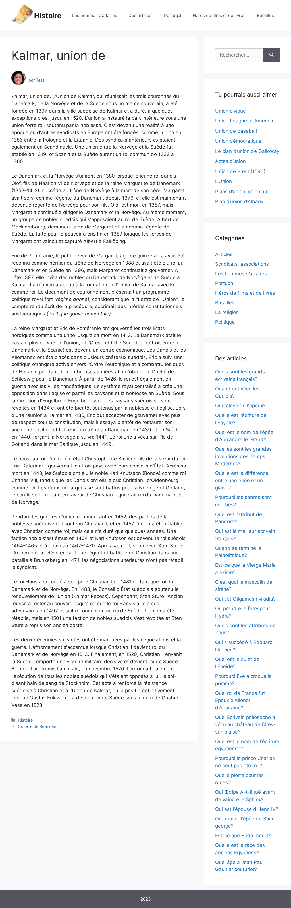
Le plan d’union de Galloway (247, 151)
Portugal (172, 15)
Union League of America (244, 121)
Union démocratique (238, 141)
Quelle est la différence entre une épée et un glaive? (241, 480)
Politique (225, 322)
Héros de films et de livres (219, 15)
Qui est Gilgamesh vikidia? (245, 599)
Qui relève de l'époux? (240, 405)
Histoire (47, 15)
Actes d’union (230, 161)
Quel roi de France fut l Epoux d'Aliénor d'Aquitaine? (241, 700)
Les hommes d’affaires (94, 15)
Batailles (265, 15)
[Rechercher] (271, 55)
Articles (223, 254)
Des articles (140, 15)
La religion (227, 312)
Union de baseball (236, 131)
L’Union (223, 181)
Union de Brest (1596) (240, 171)
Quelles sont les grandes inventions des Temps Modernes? (243, 456)
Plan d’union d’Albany (239, 201)
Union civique (230, 111)
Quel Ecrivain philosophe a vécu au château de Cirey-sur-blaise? (245, 724)
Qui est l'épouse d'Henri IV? (246, 809)
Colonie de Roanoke (37, 726)
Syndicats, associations (242, 264)
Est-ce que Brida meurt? (243, 835)
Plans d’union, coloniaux (242, 191)
